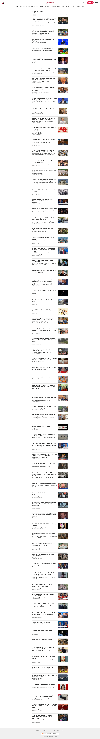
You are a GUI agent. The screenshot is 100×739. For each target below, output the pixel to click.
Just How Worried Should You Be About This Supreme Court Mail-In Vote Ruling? (44, 180)
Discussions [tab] (41, 14)
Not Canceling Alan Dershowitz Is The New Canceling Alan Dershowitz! (43, 544)
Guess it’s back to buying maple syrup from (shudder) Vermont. (43, 241)
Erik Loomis (38, 194)
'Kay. (33, 566)
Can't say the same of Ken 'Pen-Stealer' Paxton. (41, 650)
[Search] (83, 2)
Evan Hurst (39, 43)
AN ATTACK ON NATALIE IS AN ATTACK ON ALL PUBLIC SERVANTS (43, 595)
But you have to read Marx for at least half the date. (42, 477)
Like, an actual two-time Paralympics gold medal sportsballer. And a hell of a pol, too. (44, 537)
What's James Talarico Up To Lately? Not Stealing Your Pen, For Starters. (43, 648)
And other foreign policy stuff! (38, 606)
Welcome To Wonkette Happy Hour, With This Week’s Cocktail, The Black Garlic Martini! (44, 359)
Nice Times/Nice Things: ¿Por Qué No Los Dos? (43, 300)
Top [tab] (37, 14)
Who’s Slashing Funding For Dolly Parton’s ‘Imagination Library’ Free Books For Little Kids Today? (43, 89)
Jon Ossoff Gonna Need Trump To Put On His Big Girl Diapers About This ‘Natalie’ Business (44, 444)
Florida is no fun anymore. (37, 517)
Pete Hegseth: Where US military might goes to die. (42, 163)
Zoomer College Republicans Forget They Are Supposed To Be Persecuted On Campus (44, 30)
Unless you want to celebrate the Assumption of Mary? (43, 698)
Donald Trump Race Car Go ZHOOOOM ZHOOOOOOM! (42, 261)
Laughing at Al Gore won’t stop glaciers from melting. (43, 72)
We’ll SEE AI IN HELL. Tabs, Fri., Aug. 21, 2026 (44, 406)
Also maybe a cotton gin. (37, 678)
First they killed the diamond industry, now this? (42, 33)
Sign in (96, 2)
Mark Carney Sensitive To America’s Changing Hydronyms (44, 40)
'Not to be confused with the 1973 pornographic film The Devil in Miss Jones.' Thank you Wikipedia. (43, 660)
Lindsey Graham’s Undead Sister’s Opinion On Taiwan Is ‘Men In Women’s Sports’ (44, 454)
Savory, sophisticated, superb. (38, 361)
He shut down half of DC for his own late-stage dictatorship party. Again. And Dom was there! (44, 264)
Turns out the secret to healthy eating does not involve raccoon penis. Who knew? (43, 418)
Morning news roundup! (37, 51)
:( (32, 506)
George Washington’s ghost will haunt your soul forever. (43, 437)
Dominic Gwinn (38, 265)
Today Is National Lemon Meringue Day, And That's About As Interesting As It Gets (44, 695)
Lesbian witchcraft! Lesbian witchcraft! (40, 322)
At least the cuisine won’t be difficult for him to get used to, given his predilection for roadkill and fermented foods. (44, 23)
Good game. (34, 202)
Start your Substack (47, 733)
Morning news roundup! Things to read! (40, 408)
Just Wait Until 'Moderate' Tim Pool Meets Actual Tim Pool (43, 555)
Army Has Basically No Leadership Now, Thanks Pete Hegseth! (43, 161)
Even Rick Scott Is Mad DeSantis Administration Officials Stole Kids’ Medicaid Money (44, 59)
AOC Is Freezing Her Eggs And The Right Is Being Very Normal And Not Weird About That (44, 685)
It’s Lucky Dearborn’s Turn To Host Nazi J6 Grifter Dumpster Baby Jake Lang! (43, 425)
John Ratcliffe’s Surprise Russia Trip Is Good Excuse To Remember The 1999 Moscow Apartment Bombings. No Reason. (44, 141)
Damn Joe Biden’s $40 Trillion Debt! (41, 377)
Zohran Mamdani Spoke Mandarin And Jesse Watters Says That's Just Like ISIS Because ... (44, 564)
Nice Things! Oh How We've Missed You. (43, 667)
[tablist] (38, 15)
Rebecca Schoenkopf (40, 53)
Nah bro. (34, 557)
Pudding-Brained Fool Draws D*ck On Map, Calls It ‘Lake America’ (43, 79)
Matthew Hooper (38, 362)
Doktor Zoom (39, 73)
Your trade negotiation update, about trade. (41, 81)
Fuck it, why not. (35, 378)
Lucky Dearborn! (35, 428)
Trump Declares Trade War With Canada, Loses (43, 238)
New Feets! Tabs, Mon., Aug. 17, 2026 (42, 639)
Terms (55, 730)
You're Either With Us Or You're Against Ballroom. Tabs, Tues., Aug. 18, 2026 (42, 585)
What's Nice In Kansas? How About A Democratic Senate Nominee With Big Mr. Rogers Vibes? (43, 717)
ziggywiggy (38, 304)
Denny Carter (39, 34)
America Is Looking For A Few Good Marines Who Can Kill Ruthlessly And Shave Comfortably (44, 574)
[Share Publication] (86, 2)
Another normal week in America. (39, 640)
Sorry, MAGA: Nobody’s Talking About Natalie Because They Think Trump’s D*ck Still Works (44, 484)
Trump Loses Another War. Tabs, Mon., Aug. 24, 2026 (44, 291)
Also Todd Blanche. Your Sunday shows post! (41, 623)
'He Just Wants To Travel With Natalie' (42, 630)
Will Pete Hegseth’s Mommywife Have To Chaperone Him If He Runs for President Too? (44, 396)
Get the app (55, 733)
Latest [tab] (34, 14)
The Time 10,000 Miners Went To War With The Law (43, 190)
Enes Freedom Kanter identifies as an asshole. (41, 211)
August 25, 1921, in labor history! (39, 193)
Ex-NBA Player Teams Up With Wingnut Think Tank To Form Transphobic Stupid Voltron (44, 209)
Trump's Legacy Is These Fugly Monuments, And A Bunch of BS (44, 435)
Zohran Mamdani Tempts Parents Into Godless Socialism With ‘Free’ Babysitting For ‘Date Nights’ (44, 474)
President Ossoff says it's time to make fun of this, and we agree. (43, 632)
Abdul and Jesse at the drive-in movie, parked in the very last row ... (44, 102)
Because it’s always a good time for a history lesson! (42, 144)
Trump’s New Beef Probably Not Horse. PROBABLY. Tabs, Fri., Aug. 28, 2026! (42, 49)
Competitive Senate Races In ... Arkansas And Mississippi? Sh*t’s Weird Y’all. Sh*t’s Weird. (44, 329)
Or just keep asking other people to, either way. (41, 352)
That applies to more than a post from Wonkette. (42, 668)
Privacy (52, 730)
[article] (50, 22)
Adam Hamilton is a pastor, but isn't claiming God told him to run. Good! (44, 720)
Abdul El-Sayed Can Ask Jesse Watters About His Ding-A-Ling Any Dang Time (44, 99)
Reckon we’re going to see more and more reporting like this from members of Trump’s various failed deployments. (44, 221)
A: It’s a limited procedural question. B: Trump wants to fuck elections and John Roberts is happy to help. (44, 183)
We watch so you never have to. (38, 273)
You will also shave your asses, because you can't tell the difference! (43, 578)
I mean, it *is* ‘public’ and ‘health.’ (39, 496)
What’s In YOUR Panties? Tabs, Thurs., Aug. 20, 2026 (44, 464)
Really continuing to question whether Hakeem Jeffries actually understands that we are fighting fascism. (43, 284)
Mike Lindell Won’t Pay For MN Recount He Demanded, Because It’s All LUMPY (43, 119)
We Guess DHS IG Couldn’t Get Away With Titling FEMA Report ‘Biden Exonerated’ (43, 151)
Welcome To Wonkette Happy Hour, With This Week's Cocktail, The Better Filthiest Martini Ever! (44, 706)
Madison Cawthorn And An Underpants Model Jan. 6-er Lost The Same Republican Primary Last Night (44, 514)
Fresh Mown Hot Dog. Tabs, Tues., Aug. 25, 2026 (43, 229)
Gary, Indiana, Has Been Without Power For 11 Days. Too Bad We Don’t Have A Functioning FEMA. (44, 340)
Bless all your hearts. (36, 486)
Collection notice (60, 730)
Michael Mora (38, 275)
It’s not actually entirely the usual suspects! (40, 92)
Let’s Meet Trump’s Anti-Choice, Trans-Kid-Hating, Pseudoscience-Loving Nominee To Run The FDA (44, 387)
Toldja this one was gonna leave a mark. (40, 597)
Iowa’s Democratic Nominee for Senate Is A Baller (43, 534)
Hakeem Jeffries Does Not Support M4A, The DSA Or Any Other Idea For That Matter (44, 613)
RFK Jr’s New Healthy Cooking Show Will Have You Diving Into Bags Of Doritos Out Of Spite (44, 415)
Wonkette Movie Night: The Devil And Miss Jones (43, 657)
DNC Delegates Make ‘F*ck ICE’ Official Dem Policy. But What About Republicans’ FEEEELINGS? (44, 504)
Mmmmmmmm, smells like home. (39, 231)
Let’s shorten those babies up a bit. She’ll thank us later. (43, 370)
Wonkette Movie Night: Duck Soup (41, 309)
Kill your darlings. (35, 709)
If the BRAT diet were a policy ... (38, 616)
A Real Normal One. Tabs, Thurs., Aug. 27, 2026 (43, 109)
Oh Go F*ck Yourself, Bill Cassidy (41, 622)
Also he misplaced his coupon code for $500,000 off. (42, 121)
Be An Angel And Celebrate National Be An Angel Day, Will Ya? (43, 349)
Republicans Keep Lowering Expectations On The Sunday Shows (44, 271)
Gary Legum (38, 243)
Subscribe (90, 2)
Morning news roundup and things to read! (41, 466)
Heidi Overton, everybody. (37, 389)
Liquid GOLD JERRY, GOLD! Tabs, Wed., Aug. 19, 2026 (44, 524)
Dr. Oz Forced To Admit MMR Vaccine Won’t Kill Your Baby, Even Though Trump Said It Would (43, 250)
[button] (17, 6)
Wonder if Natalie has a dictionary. (39, 42)
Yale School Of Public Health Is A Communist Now (44, 493)
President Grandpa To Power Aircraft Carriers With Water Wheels (44, 676)
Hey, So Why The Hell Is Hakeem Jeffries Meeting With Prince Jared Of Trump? (43, 280)
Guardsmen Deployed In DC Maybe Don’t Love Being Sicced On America (44, 218)
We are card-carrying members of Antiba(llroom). (42, 588)
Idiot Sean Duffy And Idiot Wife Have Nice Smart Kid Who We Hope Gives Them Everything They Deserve (43, 319)
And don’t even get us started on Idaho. (40, 332)
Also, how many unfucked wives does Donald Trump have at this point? (44, 447)
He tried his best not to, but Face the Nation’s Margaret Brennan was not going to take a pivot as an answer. (43, 253)
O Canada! (34, 293)
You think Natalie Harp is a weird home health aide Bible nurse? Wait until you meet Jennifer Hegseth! (43, 400)
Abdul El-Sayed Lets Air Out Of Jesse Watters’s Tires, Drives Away (42, 200)
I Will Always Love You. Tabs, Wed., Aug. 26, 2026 (44, 170)
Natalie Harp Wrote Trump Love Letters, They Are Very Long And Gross (44, 368)
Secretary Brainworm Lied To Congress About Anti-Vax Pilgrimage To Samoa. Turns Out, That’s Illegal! (44, 19)
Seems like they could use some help (39, 342)
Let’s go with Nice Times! (37, 302)
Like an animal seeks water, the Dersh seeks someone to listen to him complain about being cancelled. (43, 547)
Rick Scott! (34, 62)
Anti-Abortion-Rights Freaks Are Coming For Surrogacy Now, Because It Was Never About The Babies (44, 129)
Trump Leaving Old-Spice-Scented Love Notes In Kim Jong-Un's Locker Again (43, 604)
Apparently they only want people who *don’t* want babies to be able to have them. (44, 133)
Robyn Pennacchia (40, 25)
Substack (44, 736)
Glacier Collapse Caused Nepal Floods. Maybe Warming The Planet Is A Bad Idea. (44, 69)
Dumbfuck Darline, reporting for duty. (40, 457)
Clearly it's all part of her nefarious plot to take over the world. (43, 688)
